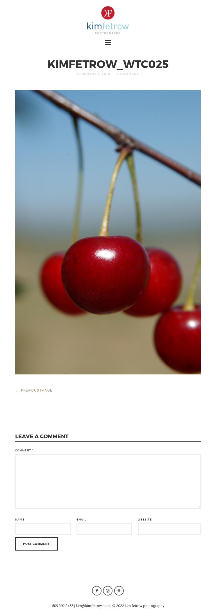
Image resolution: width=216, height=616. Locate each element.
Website (145, 519)
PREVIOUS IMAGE (33, 390)
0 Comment (127, 74)
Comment (24, 450)
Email (81, 519)
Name (19, 519)
